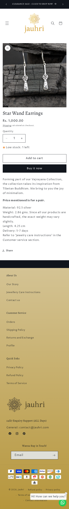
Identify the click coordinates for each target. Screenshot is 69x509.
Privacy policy (53, 489)
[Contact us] (62, 502)
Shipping (7, 125)
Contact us (13, 300)
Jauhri (21, 489)
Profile (10, 345)
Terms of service (26, 495)
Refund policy (35, 489)
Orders (10, 322)
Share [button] (9, 250)
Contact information (36, 500)
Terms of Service (16, 383)
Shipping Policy (15, 330)
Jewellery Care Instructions (23, 292)
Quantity (8, 131)
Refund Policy (14, 375)
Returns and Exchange (20, 337)
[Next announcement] (62, 4)
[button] (7, 23)
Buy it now (34, 168)
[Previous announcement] (6, 4)
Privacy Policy (14, 367)
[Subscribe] (54, 455)
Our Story (12, 284)
